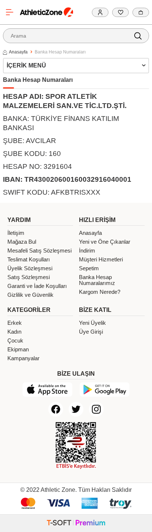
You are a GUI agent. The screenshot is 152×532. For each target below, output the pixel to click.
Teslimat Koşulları (28, 259)
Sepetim (89, 268)
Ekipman (18, 349)
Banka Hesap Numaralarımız (97, 280)
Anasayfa (18, 52)
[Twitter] (76, 409)
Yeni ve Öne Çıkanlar (104, 242)
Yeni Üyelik (92, 323)
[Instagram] (96, 409)
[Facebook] (55, 409)
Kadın (14, 332)
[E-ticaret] (76, 523)
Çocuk (15, 341)
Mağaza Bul (21, 242)
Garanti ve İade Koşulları (37, 286)
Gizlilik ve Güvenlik (30, 295)
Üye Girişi (91, 332)
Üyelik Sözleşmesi (29, 268)
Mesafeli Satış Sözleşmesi (39, 251)
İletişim (15, 233)
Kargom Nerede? (99, 292)
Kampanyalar (23, 358)
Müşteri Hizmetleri (101, 259)
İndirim (87, 251)
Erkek (14, 323)
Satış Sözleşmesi (28, 277)
